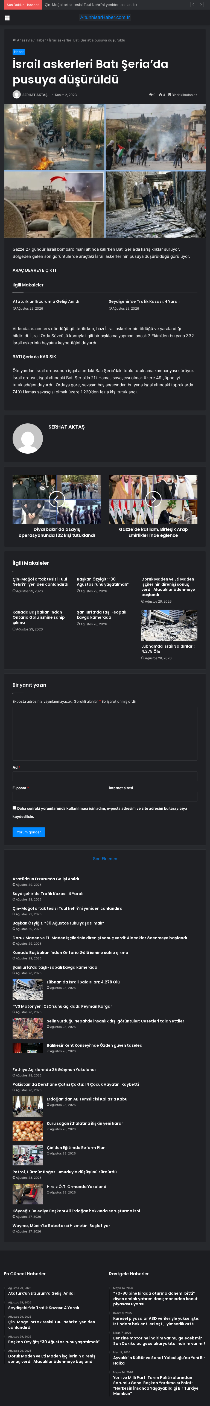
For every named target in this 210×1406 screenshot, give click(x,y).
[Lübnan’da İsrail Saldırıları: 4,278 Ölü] (169, 625)
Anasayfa (24, 40)
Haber (41, 40)
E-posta (21, 788)
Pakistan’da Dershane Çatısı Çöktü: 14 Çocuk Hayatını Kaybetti (76, 1084)
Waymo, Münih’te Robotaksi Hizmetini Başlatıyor (61, 1225)
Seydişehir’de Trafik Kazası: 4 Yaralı (144, 301)
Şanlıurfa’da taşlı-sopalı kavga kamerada (101, 614)
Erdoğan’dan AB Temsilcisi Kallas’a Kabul (88, 1099)
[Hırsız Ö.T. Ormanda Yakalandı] (28, 1194)
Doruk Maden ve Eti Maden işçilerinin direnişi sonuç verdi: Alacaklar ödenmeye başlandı (168, 586)
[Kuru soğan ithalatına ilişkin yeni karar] (28, 1131)
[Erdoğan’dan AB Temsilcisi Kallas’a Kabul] (28, 1106)
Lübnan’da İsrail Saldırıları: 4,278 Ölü (168, 649)
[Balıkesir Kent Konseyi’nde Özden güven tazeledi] (28, 1053)
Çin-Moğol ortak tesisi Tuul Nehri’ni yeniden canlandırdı (92, 4)
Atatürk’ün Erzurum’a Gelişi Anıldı (46, 301)
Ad (16, 767)
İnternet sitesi (121, 788)
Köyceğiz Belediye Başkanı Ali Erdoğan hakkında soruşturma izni (76, 1211)
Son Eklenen (105, 858)
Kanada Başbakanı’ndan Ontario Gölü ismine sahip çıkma (39, 617)
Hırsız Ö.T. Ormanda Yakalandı (77, 1186)
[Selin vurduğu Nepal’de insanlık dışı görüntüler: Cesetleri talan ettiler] (28, 1028)
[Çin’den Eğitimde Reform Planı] (28, 1155)
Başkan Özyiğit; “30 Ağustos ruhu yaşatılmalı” (103, 581)
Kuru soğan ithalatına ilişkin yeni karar (85, 1123)
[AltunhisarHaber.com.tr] (105, 17)
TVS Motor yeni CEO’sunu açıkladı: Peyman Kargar (62, 1006)
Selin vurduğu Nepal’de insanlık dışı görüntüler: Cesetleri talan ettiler (115, 1021)
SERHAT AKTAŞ (35, 95)
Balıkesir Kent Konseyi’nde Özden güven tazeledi (95, 1045)
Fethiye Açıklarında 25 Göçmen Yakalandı (54, 1069)
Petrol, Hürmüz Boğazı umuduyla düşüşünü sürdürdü (65, 1172)
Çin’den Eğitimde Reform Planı (77, 1147)
